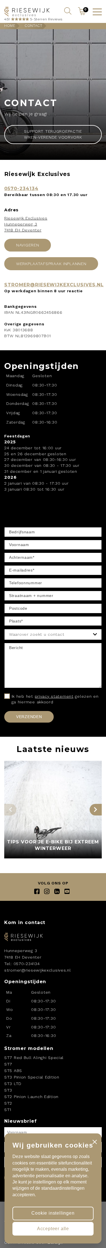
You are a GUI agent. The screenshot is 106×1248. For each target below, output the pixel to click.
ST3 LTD (12, 1083)
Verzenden (29, 716)
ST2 (8, 1103)
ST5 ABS (13, 1070)
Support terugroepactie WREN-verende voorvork (53, 134)
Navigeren (27, 245)
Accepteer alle (53, 1228)
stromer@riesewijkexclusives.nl (37, 970)
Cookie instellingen (52, 1213)
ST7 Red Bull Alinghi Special (34, 1057)
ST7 (8, 1064)
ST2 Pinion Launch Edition (31, 1096)
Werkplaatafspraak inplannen (51, 263)
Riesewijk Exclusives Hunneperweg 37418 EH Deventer (25, 224)
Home (10, 25)
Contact (33, 25)
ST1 (7, 1109)
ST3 (8, 1090)
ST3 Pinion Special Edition (31, 1077)
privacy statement (54, 696)
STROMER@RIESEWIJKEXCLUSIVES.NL (54, 284)
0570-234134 (21, 188)
